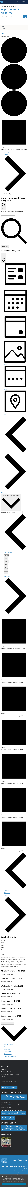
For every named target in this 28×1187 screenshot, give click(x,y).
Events (6, 154)
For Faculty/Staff (8, 1118)
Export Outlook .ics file (10, 1056)
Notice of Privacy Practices (20, 1170)
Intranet (12, 1166)
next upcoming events (7, 152)
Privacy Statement (21, 1166)
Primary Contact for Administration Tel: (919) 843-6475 (14, 1097)
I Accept (14, 1184)
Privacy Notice (19, 1181)
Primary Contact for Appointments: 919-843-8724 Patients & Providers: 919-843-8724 (14, 1128)
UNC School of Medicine (8, 6)
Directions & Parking (9, 1088)
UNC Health (5, 1166)
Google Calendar (8, 1044)
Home (2, 33)
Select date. (4, 512)
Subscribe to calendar (7, 1023)
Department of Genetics (10, 11)
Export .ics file (7, 1054)
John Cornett (13, 1105)
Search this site (6, 20)
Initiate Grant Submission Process (13, 1113)
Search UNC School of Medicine (10, 22)
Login (25, 1168)
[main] (14, 546)
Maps (12, 1)
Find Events (5, 246)
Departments (18, 1)
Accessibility (6, 1)
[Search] (25, 16)
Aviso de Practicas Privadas (20, 1172)
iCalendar (6, 1047)
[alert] (14, 135)
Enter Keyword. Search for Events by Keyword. (12, 213)
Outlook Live (7, 1051)
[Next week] (15, 489)
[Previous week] (15, 452)
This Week (4, 493)
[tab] (6, 555)
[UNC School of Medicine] (14, 1160)
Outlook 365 (7, 1049)
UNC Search (24, 1)
